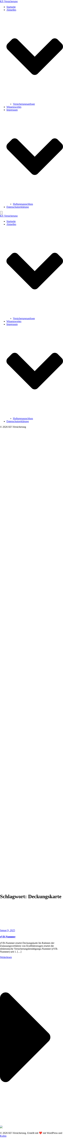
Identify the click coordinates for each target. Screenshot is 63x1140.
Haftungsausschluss (23, 204)
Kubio (3, 1135)
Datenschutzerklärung (17, 207)
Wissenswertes (13, 107)
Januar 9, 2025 (7, 930)
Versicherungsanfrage (24, 104)
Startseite (11, 7)
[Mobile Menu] (1, 212)
